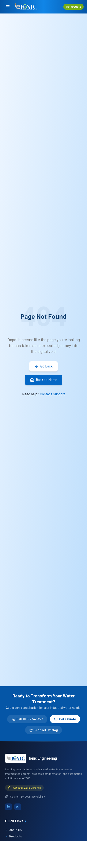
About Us (15, 830)
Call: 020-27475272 (29, 719)
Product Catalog (46, 730)
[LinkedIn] (8, 806)
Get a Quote (73, 6)
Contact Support (52, 394)
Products (15, 836)
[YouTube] (17, 806)
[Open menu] (7, 7)
